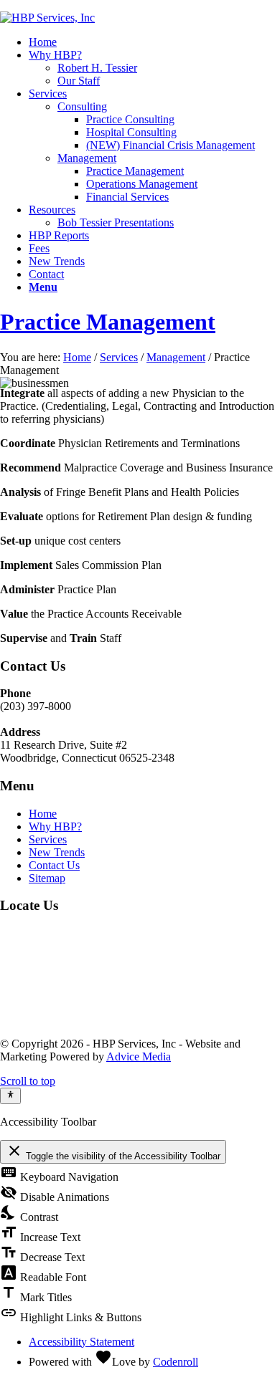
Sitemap (47, 878)
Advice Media (138, 1056)
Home (77, 357)
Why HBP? (55, 826)
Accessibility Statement (81, 1342)
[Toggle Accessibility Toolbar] (10, 1095)
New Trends (57, 852)
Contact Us (54, 865)
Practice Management (107, 322)
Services (119, 357)
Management (175, 357)
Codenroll (175, 1362)
